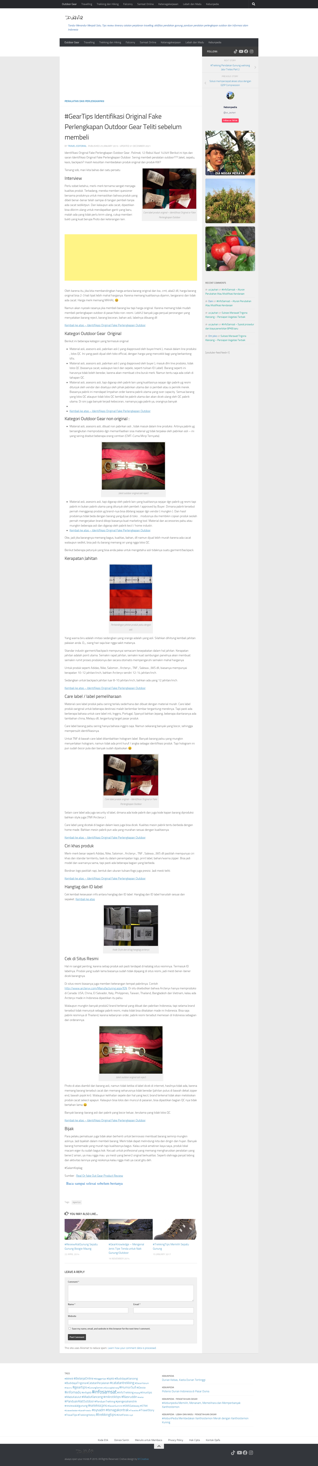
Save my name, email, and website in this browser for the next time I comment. (111, 1328)
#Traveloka (133, 1410)
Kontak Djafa (213, 1440)
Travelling (86, 4)
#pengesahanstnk (126, 1401)
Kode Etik (103, 1440)
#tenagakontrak (117, 1410)
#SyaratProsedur (84, 1411)
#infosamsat (104, 1392)
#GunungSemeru (95, 1387)
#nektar (141, 1397)
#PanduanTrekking (104, 1401)
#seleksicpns (97, 1406)
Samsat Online (145, 4)
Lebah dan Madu (192, 4)
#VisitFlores (122, 1414)
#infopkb (86, 1392)
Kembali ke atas (85, 899)
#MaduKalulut (73, 1397)
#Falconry (68, 1388)
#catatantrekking (122, 1383)
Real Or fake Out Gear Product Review (99, 1176)
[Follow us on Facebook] (246, 51)
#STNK (144, 1405)
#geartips (77, 1202)
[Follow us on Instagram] (251, 51)
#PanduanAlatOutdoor (79, 1401)
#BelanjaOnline (84, 1378)
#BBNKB (69, 1378)
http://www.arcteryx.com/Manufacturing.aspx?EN (96, 988)
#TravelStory (146, 1410)
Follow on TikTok (230, 120)
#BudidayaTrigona (75, 1383)
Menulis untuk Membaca (148, 1440)
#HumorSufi (127, 1387)
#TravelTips (71, 1414)
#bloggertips (100, 1378)
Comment (73, 1281)
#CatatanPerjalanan (97, 1383)
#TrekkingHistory (86, 1414)
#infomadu (73, 1392)
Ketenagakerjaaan (168, 4)
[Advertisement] (131, 71)
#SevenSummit (115, 1406)
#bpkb (110, 1378)
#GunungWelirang (111, 1388)
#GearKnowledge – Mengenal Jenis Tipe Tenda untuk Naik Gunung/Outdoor (126, 1248)
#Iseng (137, 1393)
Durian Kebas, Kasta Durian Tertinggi (184, 1379)
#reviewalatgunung (76, 1405)
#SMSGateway (131, 1405)
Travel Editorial (77, 146)
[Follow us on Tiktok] (236, 51)
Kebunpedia (212, 4)
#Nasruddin (129, 1397)
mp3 (131, 1415)
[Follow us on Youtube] (241, 51)
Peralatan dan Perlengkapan (84, 101)
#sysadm (98, 1410)
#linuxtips (146, 1392)
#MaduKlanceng (92, 1397)
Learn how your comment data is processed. (132, 1348)
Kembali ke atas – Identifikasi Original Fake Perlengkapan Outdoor (105, 325)
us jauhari (213, 289)
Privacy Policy (175, 1440)
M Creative (143, 1459)
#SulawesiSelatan (71, 1411)
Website (72, 1316)
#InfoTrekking (125, 1392)
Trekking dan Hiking (108, 4)
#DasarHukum (142, 1383)
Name (71, 1304)
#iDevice (141, 1387)
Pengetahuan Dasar (186, 1399)
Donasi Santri (121, 1440)
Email (136, 1304)
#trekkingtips (106, 1414)
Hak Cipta (194, 1440)
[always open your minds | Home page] (74, 17)
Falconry (128, 4)
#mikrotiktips (112, 1397)
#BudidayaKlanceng (126, 1378)
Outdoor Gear (69, 4)
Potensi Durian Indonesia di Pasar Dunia (185, 1391)
